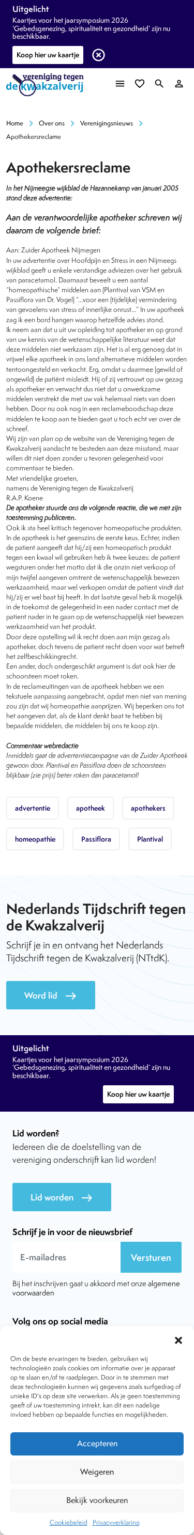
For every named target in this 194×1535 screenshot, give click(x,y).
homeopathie (35, 839)
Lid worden (62, 1197)
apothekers (148, 808)
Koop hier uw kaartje (48, 54)
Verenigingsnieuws (106, 123)
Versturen (151, 1257)
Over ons (52, 123)
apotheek (90, 808)
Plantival (150, 839)
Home (14, 123)
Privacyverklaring (116, 1522)
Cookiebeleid (68, 1522)
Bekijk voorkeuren (97, 1500)
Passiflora (96, 839)
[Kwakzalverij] (47, 85)
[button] (178, 1339)
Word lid (50, 995)
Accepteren (97, 1443)
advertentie (32, 808)
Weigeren (97, 1471)
